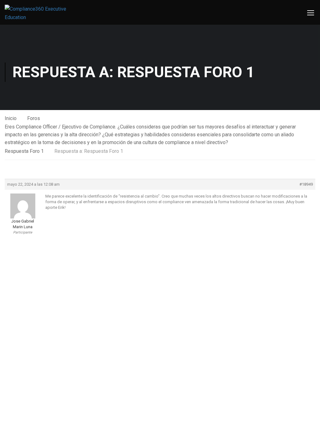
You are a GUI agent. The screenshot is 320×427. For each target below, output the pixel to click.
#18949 (306, 184)
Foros (33, 118)
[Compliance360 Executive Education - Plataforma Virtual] (37, 13)
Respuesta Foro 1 (24, 151)
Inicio (11, 118)
